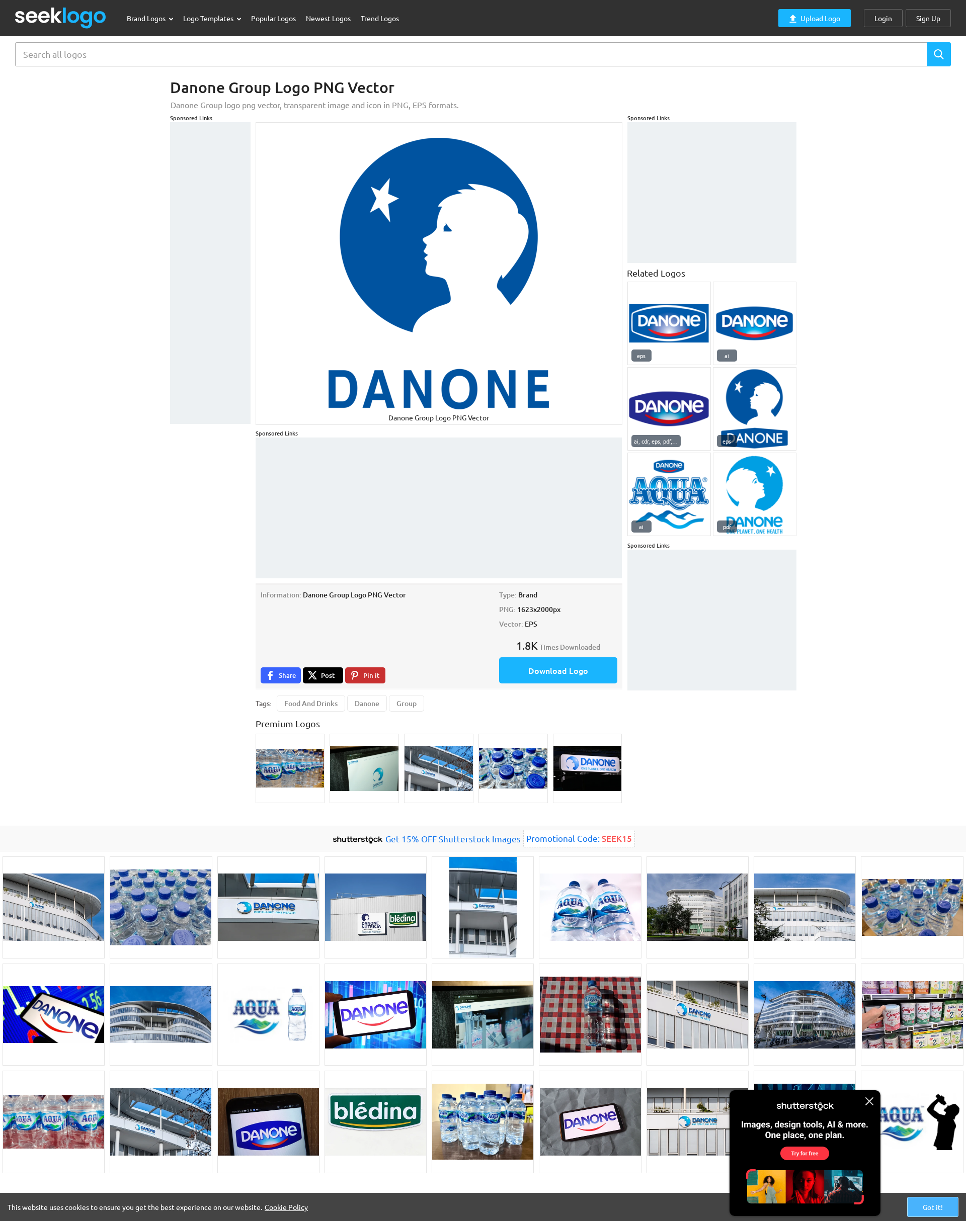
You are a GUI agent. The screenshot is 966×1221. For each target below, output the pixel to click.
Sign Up (928, 18)
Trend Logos (380, 18)
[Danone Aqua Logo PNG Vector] (669, 494)
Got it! (933, 1206)
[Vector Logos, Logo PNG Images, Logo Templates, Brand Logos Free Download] (61, 18)
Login (883, 18)
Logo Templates (209, 18)
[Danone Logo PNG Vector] (669, 323)
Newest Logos (328, 18)
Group (406, 703)
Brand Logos (147, 18)
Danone (367, 703)
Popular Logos (273, 18)
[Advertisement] (210, 273)
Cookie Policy (286, 1206)
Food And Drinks (311, 703)
